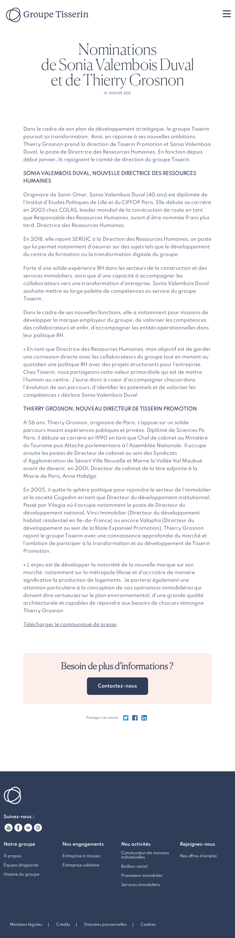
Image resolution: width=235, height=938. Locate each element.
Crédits (63, 925)
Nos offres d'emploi (198, 856)
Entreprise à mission (81, 856)
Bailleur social (134, 867)
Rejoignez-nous (197, 844)
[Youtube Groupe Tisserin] (9, 828)
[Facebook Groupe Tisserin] (18, 828)
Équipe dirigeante (21, 865)
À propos (12, 856)
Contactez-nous (117, 686)
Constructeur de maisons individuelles (145, 855)
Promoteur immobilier (141, 876)
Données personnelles (105, 925)
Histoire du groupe (21, 875)
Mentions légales (26, 925)
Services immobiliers (140, 885)
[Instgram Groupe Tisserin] (38, 828)
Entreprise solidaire (80, 865)
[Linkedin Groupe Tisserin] (28, 828)
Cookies (148, 925)
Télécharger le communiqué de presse (70, 624)
